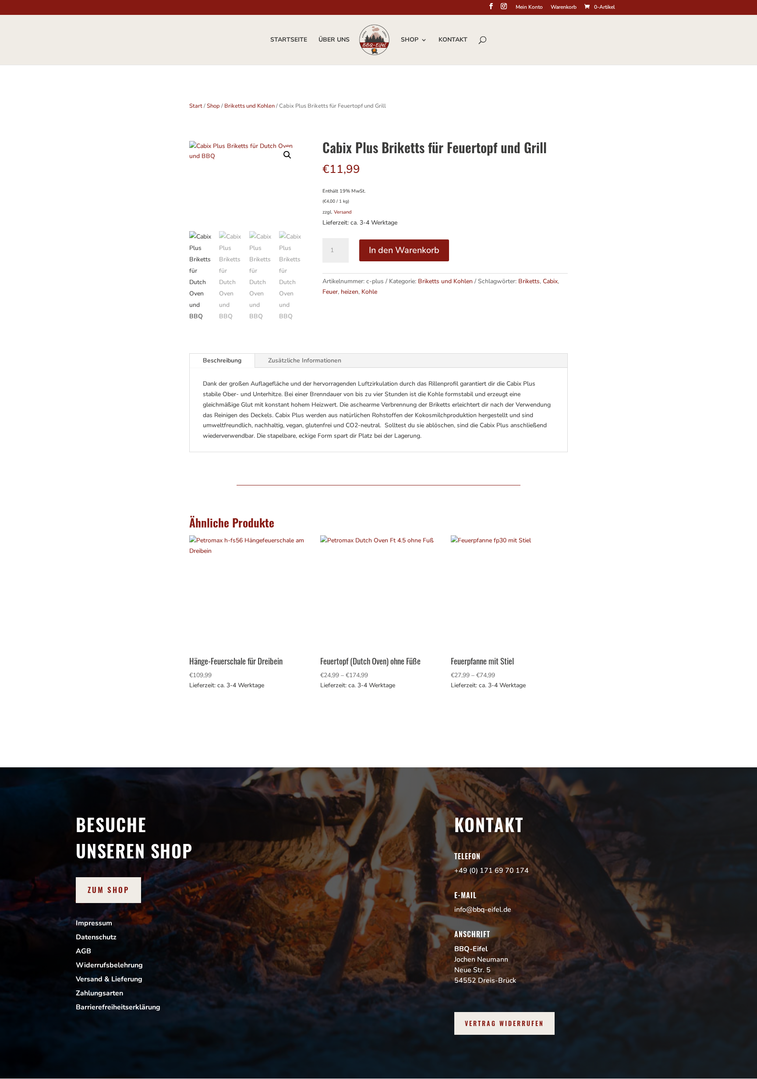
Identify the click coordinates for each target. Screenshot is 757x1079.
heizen (349, 292)
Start (195, 106)
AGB (83, 951)
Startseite (288, 40)
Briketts (529, 281)
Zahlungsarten (99, 993)
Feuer (330, 292)
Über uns (334, 40)
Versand (343, 212)
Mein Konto (529, 7)
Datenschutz (96, 937)
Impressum (94, 923)
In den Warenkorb (404, 250)
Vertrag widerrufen (504, 1023)
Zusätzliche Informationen (304, 360)
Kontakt (453, 40)
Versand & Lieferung (109, 979)
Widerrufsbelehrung (109, 965)
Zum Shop (108, 889)
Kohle (369, 292)
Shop (409, 40)
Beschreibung (222, 360)
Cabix (550, 281)
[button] (287, 155)
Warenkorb (564, 7)
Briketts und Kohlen (249, 106)
